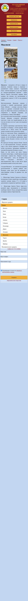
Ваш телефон (4, 256)
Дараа (4, 229)
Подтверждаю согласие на (12, 271)
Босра (4, 217)
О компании (9, 13)
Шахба (5, 241)
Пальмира (6, 226)
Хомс (4, 211)
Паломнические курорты (9, 247)
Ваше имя (3, 251)
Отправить (14, 277)
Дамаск (5, 208)
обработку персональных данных (12, 271)
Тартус (5, 238)
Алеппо (5, 220)
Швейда (5, 244)
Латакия (5, 232)
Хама (4, 214)
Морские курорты (7, 202)
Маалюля (5, 235)
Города (4, 205)
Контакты (19, 13)
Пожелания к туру (6, 261)
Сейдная (5, 223)
